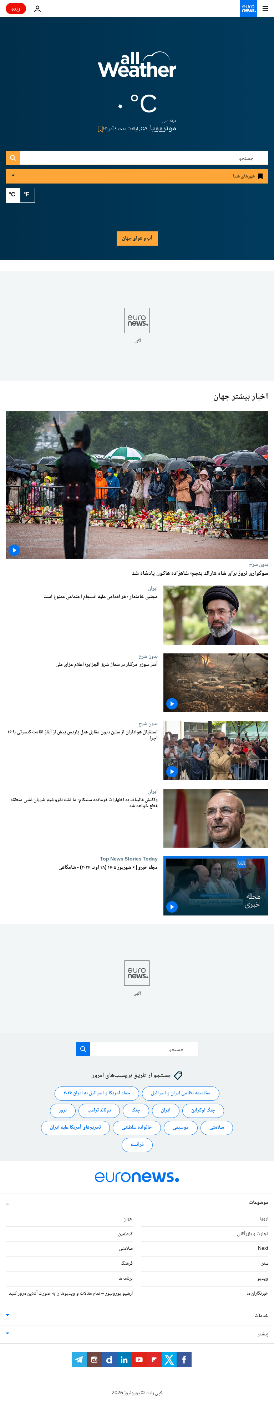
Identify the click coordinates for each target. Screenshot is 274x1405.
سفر (265, 1263)
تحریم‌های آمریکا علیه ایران (75, 1128)
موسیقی (181, 1128)
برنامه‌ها (125, 1278)
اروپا (264, 1219)
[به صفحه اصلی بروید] (248, 8)
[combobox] (137, 158)
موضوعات (258, 1203)
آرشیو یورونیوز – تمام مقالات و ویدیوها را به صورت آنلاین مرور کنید (71, 1293)
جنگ (136, 1111)
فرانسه (137, 1145)
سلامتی (216, 1128)
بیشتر (263, 1334)
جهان (128, 1219)
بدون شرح (258, 564)
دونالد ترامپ (99, 1111)
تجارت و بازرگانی (252, 1234)
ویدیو (262, 1278)
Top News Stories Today (129, 859)
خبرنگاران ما (257, 1293)
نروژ (63, 1111)
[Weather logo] (137, 69)
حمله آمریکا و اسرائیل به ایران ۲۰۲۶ (97, 1093)
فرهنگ (127, 1263)
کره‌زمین (125, 1234)
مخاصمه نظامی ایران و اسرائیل (180, 1093)
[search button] (13, 158)
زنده (15, 8)
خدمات (261, 1316)
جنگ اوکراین (203, 1111)
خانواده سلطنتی (137, 1128)
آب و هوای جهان (137, 238)
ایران (153, 588)
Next (263, 1249)
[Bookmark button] (99, 129)
